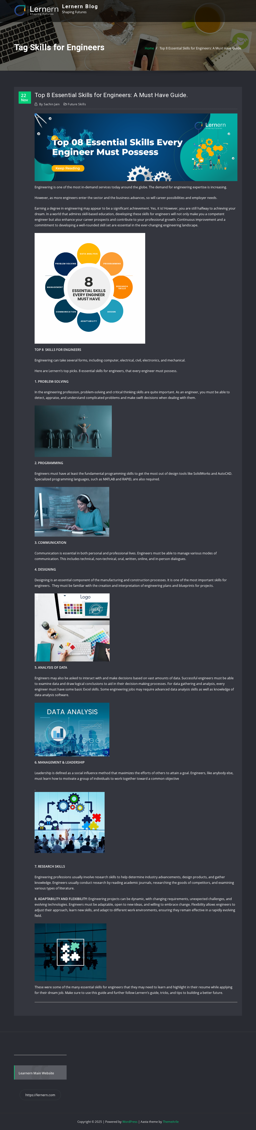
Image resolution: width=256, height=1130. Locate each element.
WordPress (129, 1122)
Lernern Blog (80, 6)
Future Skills (77, 104)
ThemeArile (171, 1122)
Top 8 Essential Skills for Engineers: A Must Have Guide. (201, 48)
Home (149, 48)
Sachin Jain (49, 104)
